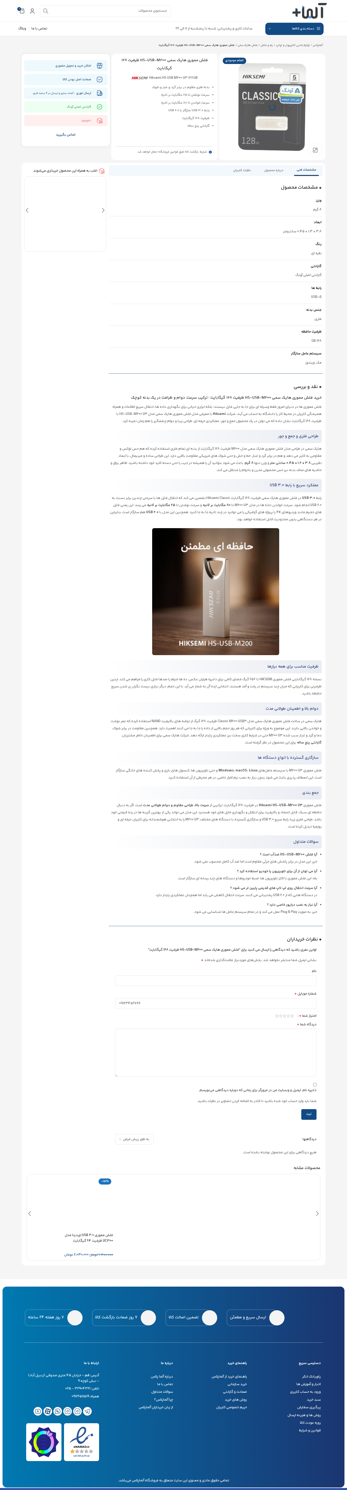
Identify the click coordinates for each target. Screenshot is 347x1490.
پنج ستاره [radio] (292, 1016)
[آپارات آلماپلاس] (47, 1411)
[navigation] (294, 29)
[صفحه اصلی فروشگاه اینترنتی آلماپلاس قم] (304, 1317)
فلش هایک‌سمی (248, 45)
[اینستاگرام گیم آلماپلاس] (77, 1411)
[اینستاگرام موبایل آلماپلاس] (67, 1411)
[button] (27, 210)
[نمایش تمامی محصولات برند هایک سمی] (140, 78)
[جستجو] (46, 11)
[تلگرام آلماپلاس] (87, 1411)
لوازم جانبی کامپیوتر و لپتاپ (293, 45)
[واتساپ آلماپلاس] (57, 1411)
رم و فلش (267, 45)
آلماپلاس (318, 45)
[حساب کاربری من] (32, 11)
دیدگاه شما (307, 1024)
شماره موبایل (305, 994)
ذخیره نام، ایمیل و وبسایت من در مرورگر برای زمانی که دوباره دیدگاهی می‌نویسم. (258, 1090)
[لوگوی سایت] (310, 11)
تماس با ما (39, 28)
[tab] (306, 170)
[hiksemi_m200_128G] (272, 107)
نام (314, 971)
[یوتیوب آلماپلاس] (38, 1411)
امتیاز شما (308, 1016)
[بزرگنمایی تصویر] (315, 150)
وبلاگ (22, 28)
